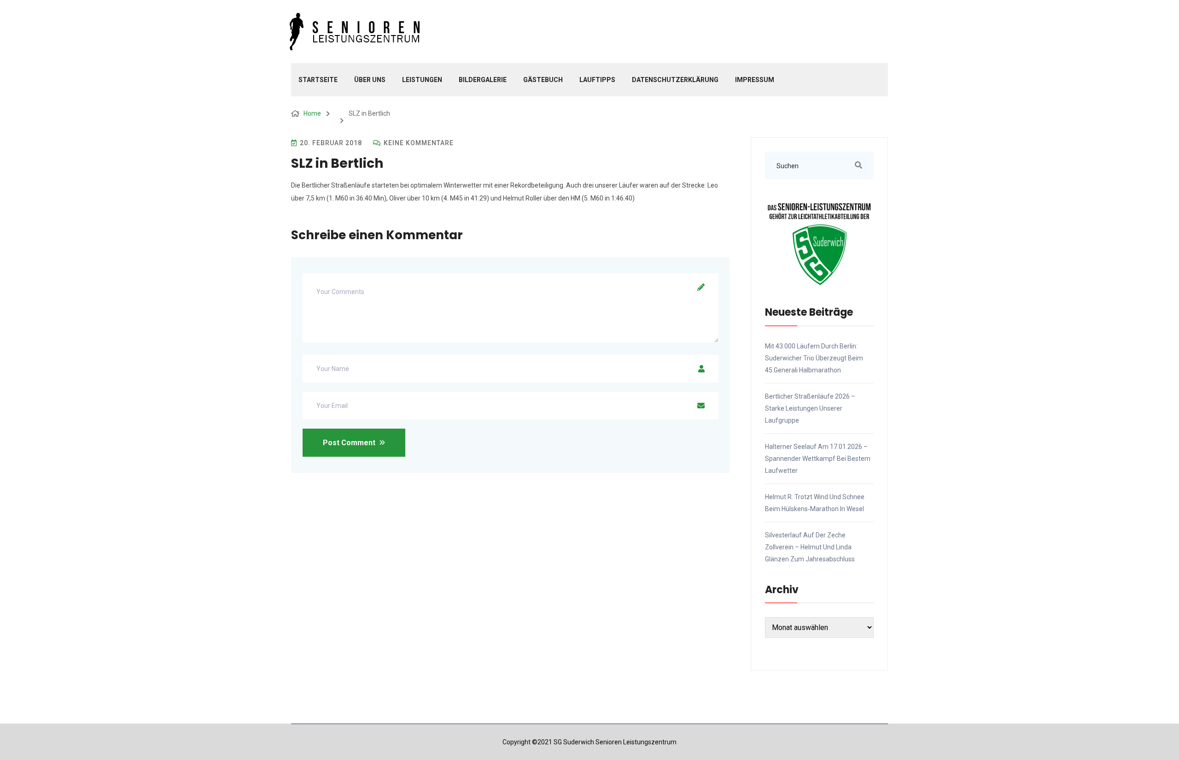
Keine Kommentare (418, 143)
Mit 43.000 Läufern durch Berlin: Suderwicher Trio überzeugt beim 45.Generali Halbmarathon (814, 358)
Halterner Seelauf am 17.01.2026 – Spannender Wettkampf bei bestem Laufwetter (817, 458)
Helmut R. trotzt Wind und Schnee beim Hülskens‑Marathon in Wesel (814, 503)
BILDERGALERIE (483, 79)
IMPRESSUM (754, 79)
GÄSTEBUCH (543, 79)
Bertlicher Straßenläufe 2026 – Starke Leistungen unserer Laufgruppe (810, 408)
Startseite (318, 79)
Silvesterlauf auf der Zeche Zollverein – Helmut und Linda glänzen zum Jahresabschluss (810, 547)
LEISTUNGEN (422, 79)
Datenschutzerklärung (675, 79)
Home (312, 113)
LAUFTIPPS (597, 79)
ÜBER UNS (369, 79)
